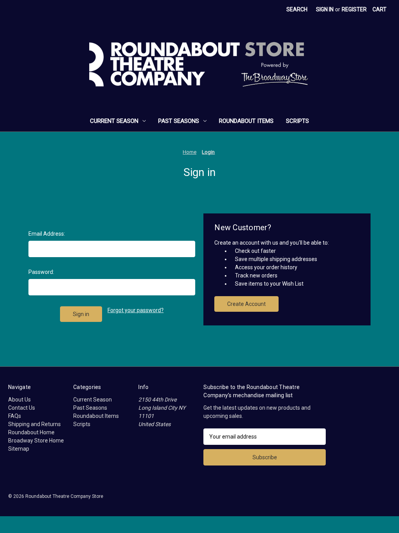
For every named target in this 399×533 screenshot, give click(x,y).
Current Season (114, 120)
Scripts (297, 120)
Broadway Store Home (36, 440)
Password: (41, 272)
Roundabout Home (31, 432)
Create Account (246, 304)
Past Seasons (178, 120)
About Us (19, 399)
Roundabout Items (246, 120)
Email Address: (46, 234)
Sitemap (18, 449)
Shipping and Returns (34, 424)
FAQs (14, 416)
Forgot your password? (136, 310)
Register (354, 9)
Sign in (325, 9)
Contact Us (21, 408)
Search (296, 9)
